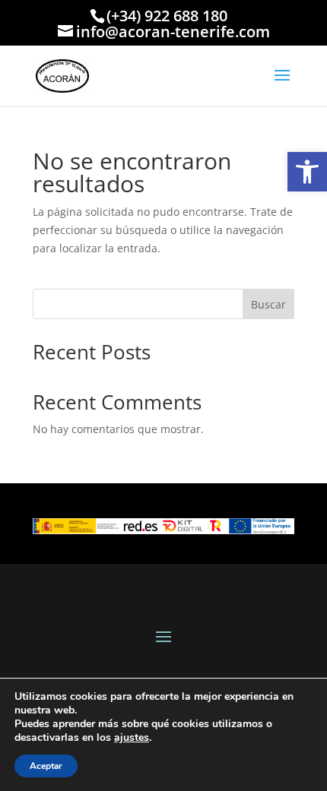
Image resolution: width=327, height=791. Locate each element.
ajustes (131, 738)
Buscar (268, 304)
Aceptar (46, 766)
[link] (307, 171)
